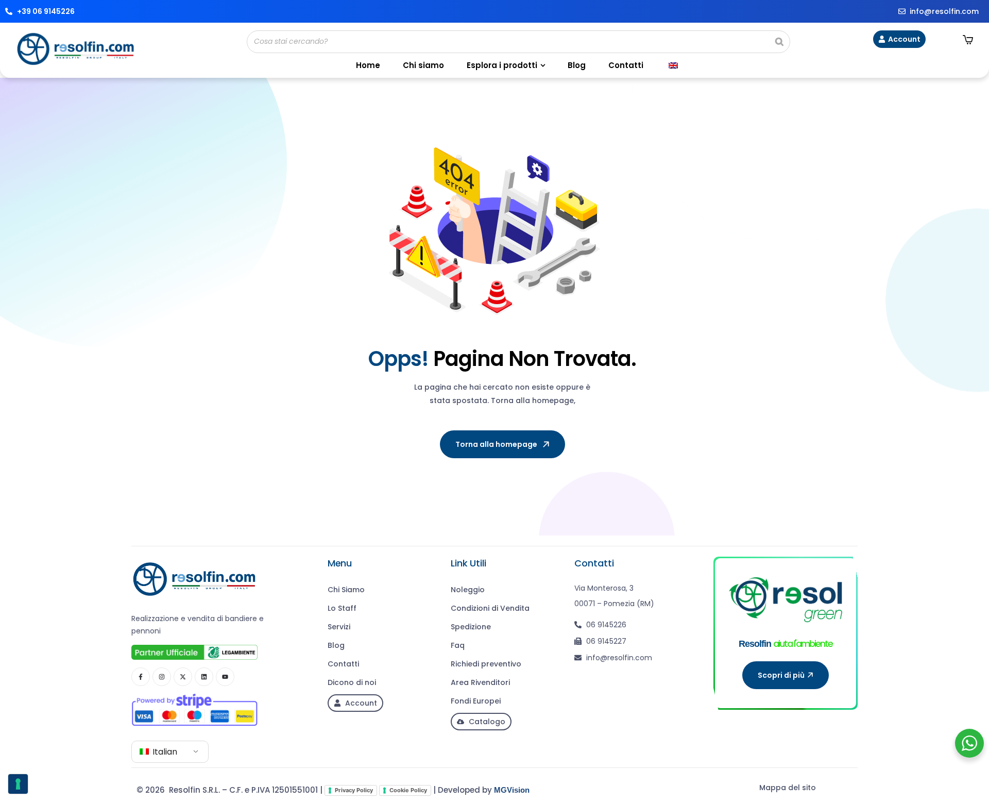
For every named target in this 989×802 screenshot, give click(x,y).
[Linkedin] (204, 676)
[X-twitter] (183, 676)
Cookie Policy (408, 790)
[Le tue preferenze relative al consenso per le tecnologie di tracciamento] (18, 784)
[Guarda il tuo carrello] (968, 40)
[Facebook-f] (140, 676)
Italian (163, 752)
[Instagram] (161, 676)
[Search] (779, 42)
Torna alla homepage (496, 444)
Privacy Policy (354, 790)
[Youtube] (225, 676)
